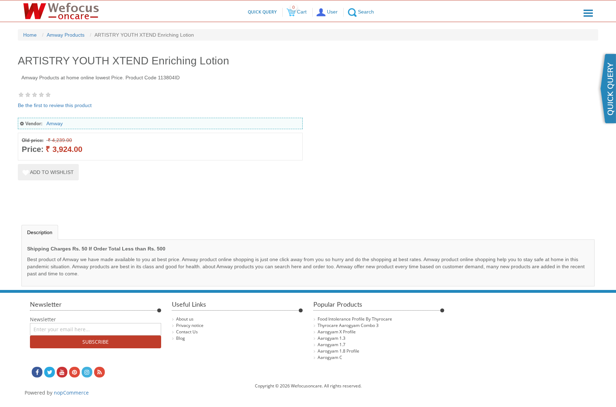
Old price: (32, 140)
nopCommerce (71, 392)
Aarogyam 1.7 (331, 345)
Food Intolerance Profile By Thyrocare (355, 319)
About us (185, 319)
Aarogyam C (330, 357)
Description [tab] (39, 232)
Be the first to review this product (55, 105)
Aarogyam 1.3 (331, 338)
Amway (54, 123)
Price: (32, 149)
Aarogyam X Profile (337, 332)
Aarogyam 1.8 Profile (338, 351)
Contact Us (187, 332)
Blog (180, 338)
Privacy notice (190, 325)
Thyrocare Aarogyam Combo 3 (348, 325)
